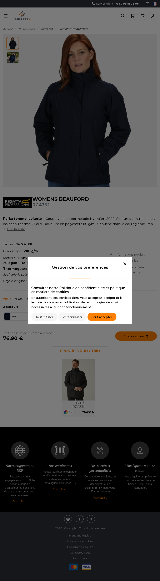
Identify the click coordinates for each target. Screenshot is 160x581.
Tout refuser (44, 317)
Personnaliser (72, 317)
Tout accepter (102, 317)
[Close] (124, 264)
